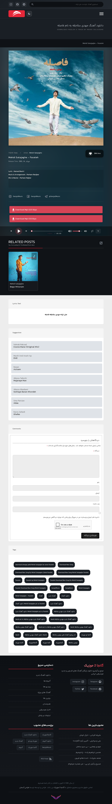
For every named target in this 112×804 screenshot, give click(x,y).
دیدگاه (96, 451)
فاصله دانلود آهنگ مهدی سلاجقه (36, 635)
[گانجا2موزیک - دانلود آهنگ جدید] (16, 13)
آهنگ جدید (52, 596)
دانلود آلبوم (47, 741)
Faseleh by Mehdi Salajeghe (35, 580)
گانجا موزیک (19, 643)
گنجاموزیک (59, 643)
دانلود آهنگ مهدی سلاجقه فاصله (81, 627)
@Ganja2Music (54, 196)
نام (98, 482)
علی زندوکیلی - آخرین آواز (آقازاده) (87, 741)
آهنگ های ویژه (44, 692)
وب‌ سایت (96, 504)
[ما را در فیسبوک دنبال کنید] (17, 4)
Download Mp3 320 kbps (26, 209)
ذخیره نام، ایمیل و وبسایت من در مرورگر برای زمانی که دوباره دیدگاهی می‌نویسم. (71, 517)
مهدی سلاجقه (73, 643)
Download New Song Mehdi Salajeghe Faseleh (73, 572)
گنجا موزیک (46, 643)
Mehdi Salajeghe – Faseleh (93, 43)
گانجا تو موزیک (86, 635)
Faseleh (17, 580)
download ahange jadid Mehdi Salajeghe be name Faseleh (34, 565)
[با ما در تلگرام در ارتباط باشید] (24, 4)
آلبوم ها (47, 681)
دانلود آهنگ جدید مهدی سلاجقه (64, 611)
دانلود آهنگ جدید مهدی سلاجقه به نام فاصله (30, 619)
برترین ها (47, 698)
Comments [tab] (17, 428)
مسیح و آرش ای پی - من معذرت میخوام (84, 764)
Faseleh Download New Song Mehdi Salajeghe (30, 588)
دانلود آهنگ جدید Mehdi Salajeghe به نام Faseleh (31, 611)
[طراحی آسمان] (56, 797)
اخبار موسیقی (45, 709)
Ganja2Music (18, 196)
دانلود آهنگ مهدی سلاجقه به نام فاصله (80, 26)
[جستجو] (32, 4)
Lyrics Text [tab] (17, 303)
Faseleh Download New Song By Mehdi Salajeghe (66, 580)
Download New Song (66, 565)
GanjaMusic (69, 588)
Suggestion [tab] (17, 332)
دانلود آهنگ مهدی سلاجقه (24, 627)
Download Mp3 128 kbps (25, 218)
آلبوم (21, 747)
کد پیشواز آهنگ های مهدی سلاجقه (64, 635)
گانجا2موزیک (33, 643)
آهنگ (41, 596)
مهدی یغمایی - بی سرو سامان (88, 746)
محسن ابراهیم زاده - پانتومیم (88, 752)
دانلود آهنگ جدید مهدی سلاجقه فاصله (63, 619)
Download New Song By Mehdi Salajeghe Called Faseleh (33, 572)
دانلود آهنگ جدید (56, 604)
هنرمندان (47, 704)
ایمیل (97, 493)
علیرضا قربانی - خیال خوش (90, 735)
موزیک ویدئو (32, 741)
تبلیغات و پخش (44, 715)
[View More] (101, 242)
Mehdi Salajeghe (35, 153)
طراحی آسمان (24, 787)
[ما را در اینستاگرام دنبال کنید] (10, 4)
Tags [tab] (14, 550)
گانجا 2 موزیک (59, 787)
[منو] (101, 13)
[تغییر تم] (29, 13)
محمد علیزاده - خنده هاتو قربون (88, 758)
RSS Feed (44, 758)
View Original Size (57, 139)
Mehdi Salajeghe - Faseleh (24, 596)
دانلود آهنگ (65, 596)
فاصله (17, 635)
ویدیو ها (47, 686)
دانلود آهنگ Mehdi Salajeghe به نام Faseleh (30, 604)
